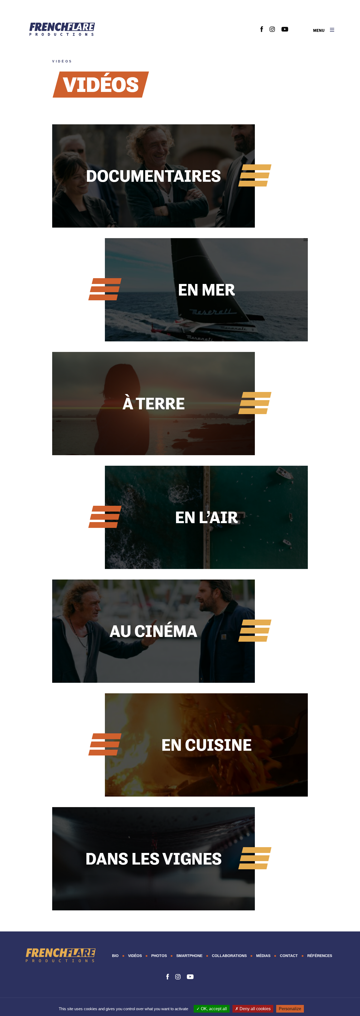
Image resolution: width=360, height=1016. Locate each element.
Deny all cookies (255, 1009)
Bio (115, 956)
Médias (263, 956)
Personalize (290, 1009)
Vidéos (135, 956)
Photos (159, 956)
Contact (289, 956)
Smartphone (189, 956)
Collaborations (229, 956)
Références (319, 956)
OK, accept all (213, 1009)
